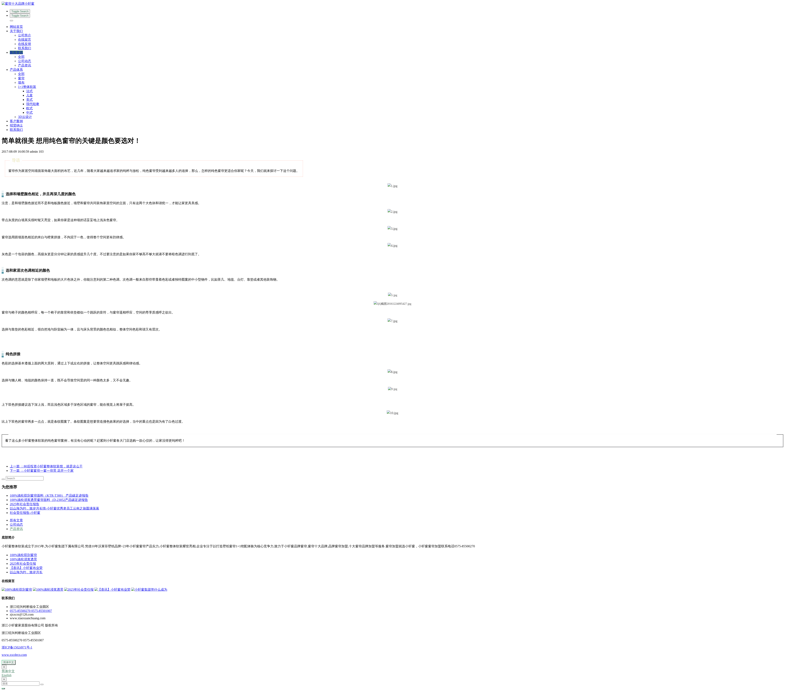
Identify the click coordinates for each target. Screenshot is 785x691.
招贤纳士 (16, 125)
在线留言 (24, 39)
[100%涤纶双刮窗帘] (17, 589)
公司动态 (24, 61)
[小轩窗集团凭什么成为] (149, 589)
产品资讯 (24, 65)
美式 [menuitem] (29, 99)
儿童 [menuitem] (29, 95)
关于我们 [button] (16, 31)
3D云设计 (25, 117)
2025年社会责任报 (23, 563)
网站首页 (16, 26)
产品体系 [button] (16, 69)
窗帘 (21, 78)
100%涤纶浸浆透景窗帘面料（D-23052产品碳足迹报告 (49, 500)
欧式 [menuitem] (29, 108)
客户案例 (16, 121)
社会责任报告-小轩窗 (25, 512)
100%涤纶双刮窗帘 (23, 555)
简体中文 (8, 662)
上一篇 (46, 466)
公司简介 (24, 35)
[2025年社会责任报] (79, 589)
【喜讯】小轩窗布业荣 (26, 568)
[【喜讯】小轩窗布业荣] (112, 589)
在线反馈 (24, 44)
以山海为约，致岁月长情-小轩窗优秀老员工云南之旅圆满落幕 (54, 508)
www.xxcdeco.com (14, 654)
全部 (21, 56)
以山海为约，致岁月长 (26, 572)
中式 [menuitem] (29, 112)
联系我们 (24, 48)
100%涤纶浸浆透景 (23, 559)
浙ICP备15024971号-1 (17, 647)
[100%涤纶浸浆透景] (48, 589)
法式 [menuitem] (29, 91)
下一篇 (42, 470)
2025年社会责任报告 (24, 504)
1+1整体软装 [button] (27, 86)
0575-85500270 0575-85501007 (31, 611)
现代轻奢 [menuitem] (32, 104)
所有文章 (16, 520)
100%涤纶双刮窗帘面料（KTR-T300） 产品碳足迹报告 (49, 495)
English (6, 675)
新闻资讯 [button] (16, 52)
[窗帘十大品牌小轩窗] (392, 4)
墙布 (21, 82)
